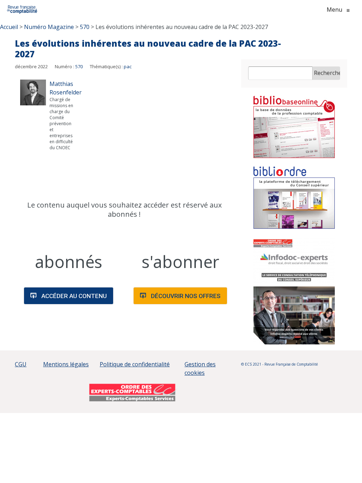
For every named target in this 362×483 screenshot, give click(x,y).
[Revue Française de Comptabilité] (22, 10)
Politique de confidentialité (135, 364)
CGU (21, 364)
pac (128, 66)
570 (79, 66)
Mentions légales (66, 364)
